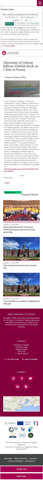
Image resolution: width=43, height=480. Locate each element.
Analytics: (16, 20)
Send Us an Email (31, 359)
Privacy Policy (9, 46)
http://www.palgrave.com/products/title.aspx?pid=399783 (21, 170)
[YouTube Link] (30, 378)
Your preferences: (27, 17)
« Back (6, 183)
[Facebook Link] (22, 378)
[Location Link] (21, 410)
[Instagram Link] (13, 378)
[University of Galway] (10, 53)
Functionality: (10, 17)
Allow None (21, 23)
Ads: (26, 20)
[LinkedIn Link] (18, 386)
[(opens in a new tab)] (18, 425)
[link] (18, 423)
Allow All (10, 23)
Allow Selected (33, 23)
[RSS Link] (26, 386)
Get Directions (13, 359)
